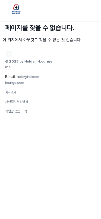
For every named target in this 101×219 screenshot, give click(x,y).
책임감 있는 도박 (16, 111)
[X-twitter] (9, 54)
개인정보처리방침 (16, 102)
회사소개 (11, 92)
